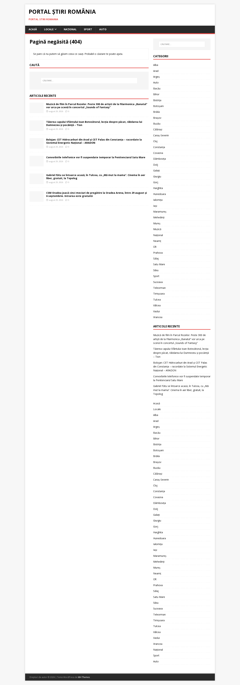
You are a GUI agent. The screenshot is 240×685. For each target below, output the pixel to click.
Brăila (156, 111)
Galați (156, 170)
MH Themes (84, 677)
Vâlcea (157, 305)
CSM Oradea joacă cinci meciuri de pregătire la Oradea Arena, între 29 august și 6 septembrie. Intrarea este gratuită (96, 194)
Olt (155, 246)
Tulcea (157, 299)
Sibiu (155, 270)
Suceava (158, 282)
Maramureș (159, 211)
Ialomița (158, 199)
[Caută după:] (89, 81)
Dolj (155, 164)
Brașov (157, 117)
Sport (88, 29)
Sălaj (156, 258)
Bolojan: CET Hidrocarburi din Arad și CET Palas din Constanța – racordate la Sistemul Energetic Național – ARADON (94, 141)
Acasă (33, 29)
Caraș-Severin (161, 135)
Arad (155, 71)
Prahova (158, 252)
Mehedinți (158, 217)
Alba (155, 65)
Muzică (157, 229)
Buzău (156, 123)
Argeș (156, 76)
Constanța (159, 147)
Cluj (155, 141)
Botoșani (158, 106)
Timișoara (159, 293)
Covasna (158, 153)
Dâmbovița (159, 158)
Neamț (157, 241)
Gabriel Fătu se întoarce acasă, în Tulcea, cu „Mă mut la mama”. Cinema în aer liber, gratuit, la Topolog (95, 176)
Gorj (155, 182)
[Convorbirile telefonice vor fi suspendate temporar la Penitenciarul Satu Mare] (37, 164)
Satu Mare (159, 264)
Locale (49, 29)
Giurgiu (157, 176)
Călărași (157, 129)
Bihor (156, 94)
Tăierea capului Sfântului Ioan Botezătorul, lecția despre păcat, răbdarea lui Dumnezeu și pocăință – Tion (94, 123)
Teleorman (159, 287)
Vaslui (156, 311)
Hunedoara (159, 194)
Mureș (156, 223)
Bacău (156, 88)
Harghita (158, 188)
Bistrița (157, 100)
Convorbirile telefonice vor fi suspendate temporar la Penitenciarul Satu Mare (95, 157)
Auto (102, 29)
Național (70, 29)
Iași (155, 205)
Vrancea (157, 317)
